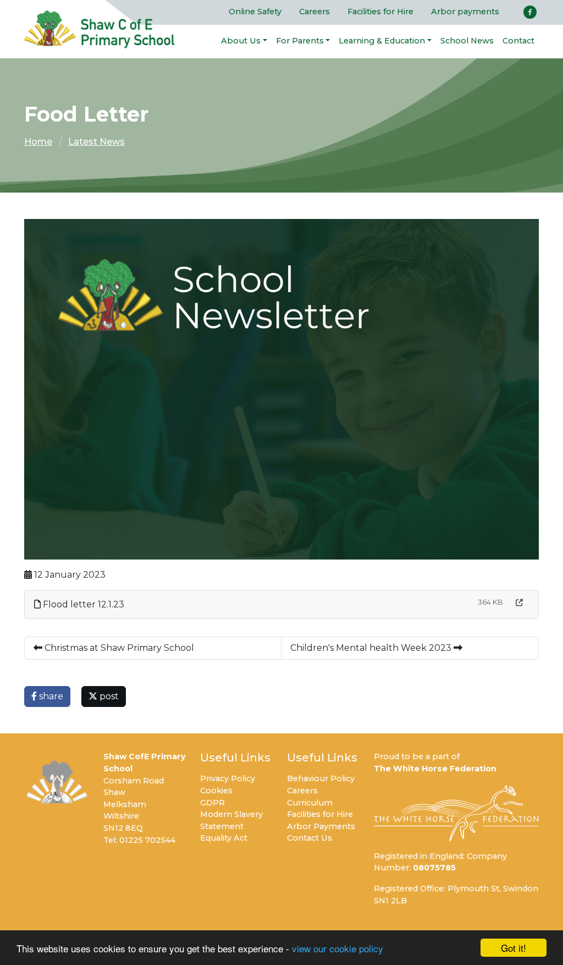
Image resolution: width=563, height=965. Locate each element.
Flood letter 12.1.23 (82, 604)
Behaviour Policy (321, 778)
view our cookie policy (337, 948)
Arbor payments (465, 12)
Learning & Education (382, 41)
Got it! (513, 948)
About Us (241, 41)
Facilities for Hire (380, 12)
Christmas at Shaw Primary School (118, 648)
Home (38, 141)
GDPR (212, 803)
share (50, 696)
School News (467, 41)
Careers (314, 12)
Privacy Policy (227, 778)
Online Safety (255, 12)
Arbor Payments (321, 826)
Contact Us (309, 838)
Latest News (96, 141)
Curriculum (310, 803)
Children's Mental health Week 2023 (372, 648)
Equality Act (223, 838)
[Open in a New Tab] (519, 602)
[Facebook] (530, 12)
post (108, 696)
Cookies (216, 791)
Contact (518, 41)
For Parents (300, 41)
